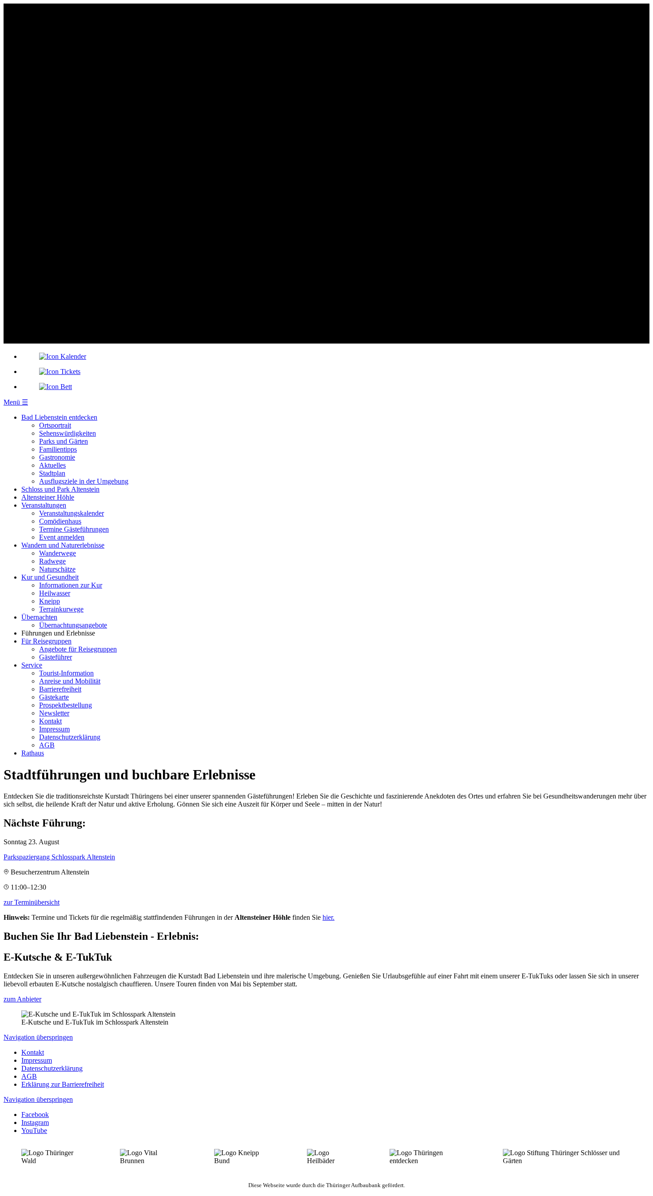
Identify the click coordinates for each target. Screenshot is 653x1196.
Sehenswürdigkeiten (67, 433)
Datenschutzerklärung (69, 737)
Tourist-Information (66, 673)
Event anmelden (61, 537)
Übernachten (39, 617)
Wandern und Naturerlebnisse (62, 545)
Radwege (52, 561)
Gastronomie (57, 457)
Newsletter (54, 713)
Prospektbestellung (65, 705)
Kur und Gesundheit (50, 577)
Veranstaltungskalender (71, 513)
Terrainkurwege (61, 609)
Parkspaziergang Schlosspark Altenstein (59, 857)
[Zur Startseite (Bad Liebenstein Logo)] (326, 341)
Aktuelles (52, 465)
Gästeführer (55, 657)
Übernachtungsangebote (73, 625)
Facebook (35, 1114)
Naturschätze (57, 569)
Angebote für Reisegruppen (78, 649)
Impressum (54, 729)
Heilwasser (54, 593)
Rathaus (32, 753)
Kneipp (49, 601)
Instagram (35, 1122)
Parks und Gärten (63, 441)
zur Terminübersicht (32, 902)
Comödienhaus (60, 521)
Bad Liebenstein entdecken (59, 417)
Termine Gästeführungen (74, 529)
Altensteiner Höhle (47, 497)
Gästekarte (54, 697)
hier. (328, 917)
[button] (16, 402)
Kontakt (50, 721)
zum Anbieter (22, 999)
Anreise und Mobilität (69, 681)
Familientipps (58, 449)
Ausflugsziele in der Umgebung (83, 481)
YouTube (34, 1130)
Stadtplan (52, 473)
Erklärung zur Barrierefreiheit (62, 1084)
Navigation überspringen (38, 1037)
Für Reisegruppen (46, 641)
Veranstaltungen (43, 505)
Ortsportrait (55, 425)
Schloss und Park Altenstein (60, 489)
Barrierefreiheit (60, 689)
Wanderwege (57, 553)
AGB (47, 745)
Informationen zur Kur (70, 585)
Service (31, 665)
